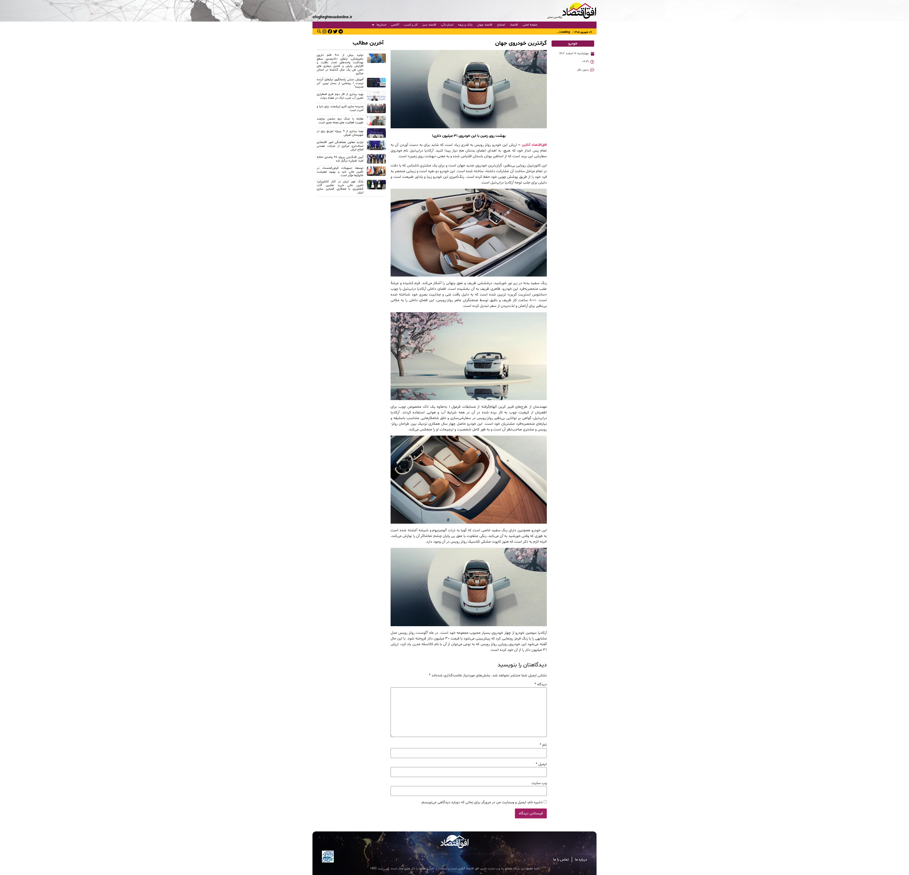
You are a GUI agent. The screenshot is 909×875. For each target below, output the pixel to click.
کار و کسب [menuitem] (411, 25)
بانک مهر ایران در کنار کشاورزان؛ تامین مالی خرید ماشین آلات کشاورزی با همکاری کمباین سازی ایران (340, 187)
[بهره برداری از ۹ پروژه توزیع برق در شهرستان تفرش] (376, 133)
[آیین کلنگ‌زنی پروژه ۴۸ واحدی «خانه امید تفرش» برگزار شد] (376, 159)
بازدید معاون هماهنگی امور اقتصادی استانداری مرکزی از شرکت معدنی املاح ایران (340, 146)
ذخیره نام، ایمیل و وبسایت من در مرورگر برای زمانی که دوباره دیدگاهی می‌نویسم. (482, 802)
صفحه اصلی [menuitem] (530, 25)
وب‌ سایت (539, 783)
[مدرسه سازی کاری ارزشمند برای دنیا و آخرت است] (376, 109)
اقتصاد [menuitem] (514, 25)
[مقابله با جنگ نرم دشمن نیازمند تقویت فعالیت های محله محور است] (376, 121)
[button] (319, 31)
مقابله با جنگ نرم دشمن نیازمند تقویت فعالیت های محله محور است (340, 121)
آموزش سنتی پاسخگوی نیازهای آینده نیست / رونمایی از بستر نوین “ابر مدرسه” (340, 83)
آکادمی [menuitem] (395, 25)
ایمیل (541, 764)
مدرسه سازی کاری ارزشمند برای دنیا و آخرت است (340, 108)
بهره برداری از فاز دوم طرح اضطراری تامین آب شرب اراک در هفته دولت (340, 96)
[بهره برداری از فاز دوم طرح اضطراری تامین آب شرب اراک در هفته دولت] (376, 96)
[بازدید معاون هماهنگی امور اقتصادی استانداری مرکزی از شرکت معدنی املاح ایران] (376, 147)
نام (543, 745)
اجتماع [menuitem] (501, 25)
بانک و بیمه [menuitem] (465, 25)
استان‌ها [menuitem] (381, 25)
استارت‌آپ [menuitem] (447, 25)
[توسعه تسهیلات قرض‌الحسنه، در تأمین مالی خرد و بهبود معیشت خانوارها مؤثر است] (376, 172)
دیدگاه (541, 684)
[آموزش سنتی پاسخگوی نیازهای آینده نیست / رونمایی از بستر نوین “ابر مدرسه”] (376, 84)
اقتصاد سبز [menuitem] (429, 25)
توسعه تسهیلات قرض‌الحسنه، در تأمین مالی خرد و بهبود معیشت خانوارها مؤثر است (340, 172)
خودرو (572, 43)
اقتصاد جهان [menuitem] (484, 25)
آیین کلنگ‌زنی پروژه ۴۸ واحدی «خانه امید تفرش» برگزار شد (340, 159)
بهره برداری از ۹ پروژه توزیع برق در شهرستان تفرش (340, 133)
